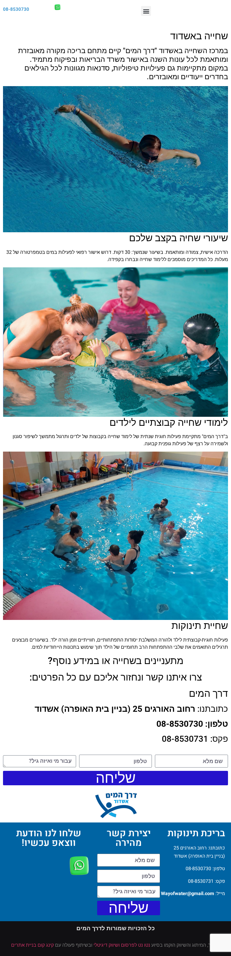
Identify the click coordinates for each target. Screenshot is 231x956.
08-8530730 (16, 9)
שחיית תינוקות (199, 625)
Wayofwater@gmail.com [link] (187, 893)
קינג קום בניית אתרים (32, 945)
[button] (146, 11)
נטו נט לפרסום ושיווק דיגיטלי (122, 945)
